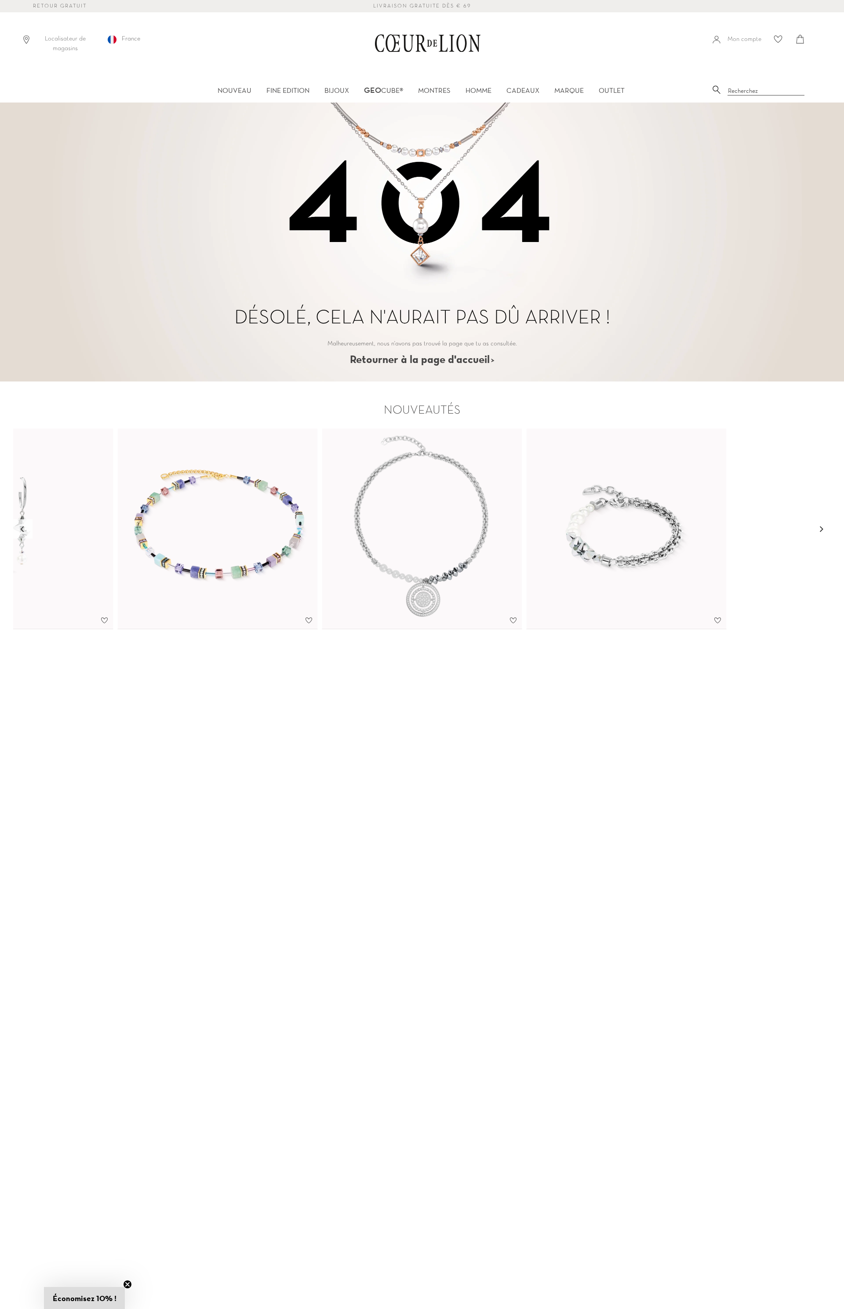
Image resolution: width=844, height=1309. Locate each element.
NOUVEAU (234, 90)
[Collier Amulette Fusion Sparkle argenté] (422, 529)
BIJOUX (336, 90)
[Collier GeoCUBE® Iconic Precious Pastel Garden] (218, 529)
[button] (84, 1298)
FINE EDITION (287, 90)
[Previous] (23, 529)
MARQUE (569, 90)
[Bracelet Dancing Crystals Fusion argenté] (627, 529)
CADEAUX (522, 90)
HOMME (478, 90)
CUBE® (383, 90)
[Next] (821, 529)
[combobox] (766, 91)
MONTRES (434, 90)
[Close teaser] (127, 1284)
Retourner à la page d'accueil (420, 359)
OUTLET (612, 90)
